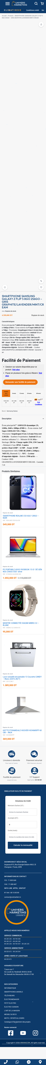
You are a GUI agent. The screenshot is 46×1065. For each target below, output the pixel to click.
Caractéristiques (8, 321)
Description (6, 419)
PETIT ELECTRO (10, 1003)
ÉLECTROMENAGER (11, 999)
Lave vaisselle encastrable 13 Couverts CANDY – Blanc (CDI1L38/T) (22, 678)
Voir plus (16, 370)
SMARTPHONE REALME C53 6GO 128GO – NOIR (21, 517)
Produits (10, 16)
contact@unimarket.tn (12, 897)
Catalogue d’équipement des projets (17, 1022)
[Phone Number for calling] (6, 1062)
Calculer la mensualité (23, 845)
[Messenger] (29, 1062)
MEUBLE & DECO (10, 1014)
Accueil (4, 16)
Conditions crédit (32, 10)
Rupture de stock (10, 311)
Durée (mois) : (13, 830)
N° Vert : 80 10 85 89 (11, 893)
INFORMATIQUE (10, 988)
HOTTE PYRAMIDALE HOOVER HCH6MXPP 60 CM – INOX (22, 731)
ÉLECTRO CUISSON (11, 1007)
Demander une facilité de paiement (20, 382)
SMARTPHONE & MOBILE (13, 992)
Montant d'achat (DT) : (16, 805)
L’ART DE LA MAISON (12, 1011)
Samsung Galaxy (12, 411)
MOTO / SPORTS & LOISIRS (14, 1018)
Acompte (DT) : (13, 818)
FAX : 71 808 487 (10, 884)
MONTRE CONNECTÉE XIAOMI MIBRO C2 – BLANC (21, 624)
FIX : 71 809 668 (10, 880)
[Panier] (42, 3)
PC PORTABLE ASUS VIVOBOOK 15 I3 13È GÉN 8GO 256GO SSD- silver (22, 570)
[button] (41, 281)
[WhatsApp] (17, 1062)
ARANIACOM (25, 1043)
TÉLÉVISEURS (9, 995)
